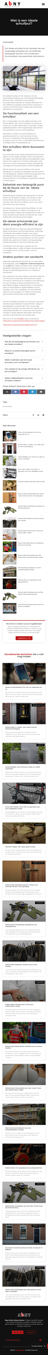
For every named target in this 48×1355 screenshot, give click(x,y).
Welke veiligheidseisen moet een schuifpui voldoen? (24, 379)
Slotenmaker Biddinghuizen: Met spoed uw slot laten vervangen (23, 1290)
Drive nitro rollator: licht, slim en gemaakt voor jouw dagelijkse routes (22, 807)
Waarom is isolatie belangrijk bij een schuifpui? (24, 352)
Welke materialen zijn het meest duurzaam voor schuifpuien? (24, 361)
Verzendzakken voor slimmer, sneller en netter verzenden (22, 768)
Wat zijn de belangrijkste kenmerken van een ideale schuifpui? (24, 343)
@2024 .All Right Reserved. (24, 1350)
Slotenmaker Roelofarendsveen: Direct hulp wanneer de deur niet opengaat (21, 885)
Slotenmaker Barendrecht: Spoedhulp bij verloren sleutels (23, 1047)
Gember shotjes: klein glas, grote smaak (31, 481)
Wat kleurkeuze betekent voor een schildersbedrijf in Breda (18, 1129)
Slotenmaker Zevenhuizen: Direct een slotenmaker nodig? (19, 1005)
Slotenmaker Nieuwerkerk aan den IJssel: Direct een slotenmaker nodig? (23, 1089)
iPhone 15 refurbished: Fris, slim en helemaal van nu (23, 688)
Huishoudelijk (8, 42)
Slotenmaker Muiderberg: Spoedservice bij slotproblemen (21, 925)
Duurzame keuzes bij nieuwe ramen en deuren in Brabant (24, 1248)
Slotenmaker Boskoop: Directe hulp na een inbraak (21, 965)
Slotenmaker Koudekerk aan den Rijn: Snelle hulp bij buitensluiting (23, 1207)
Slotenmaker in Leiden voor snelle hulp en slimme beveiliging (21, 728)
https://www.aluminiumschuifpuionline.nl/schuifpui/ (24, 321)
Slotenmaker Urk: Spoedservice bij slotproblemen (23, 1168)
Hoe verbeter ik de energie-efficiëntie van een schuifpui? (24, 370)
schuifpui (20, 319)
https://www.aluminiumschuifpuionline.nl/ (20, 325)
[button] (43, 4)
